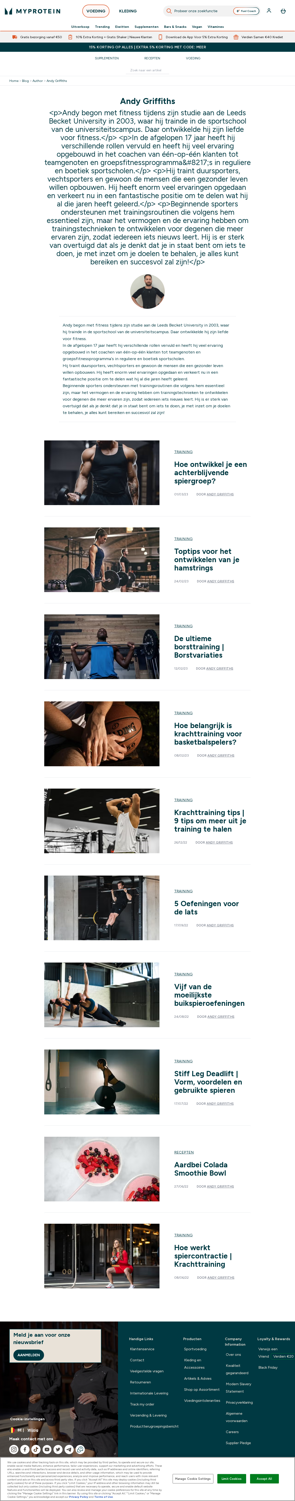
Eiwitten (122, 26)
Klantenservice (142, 1349)
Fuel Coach (248, 11)
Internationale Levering (149, 1393)
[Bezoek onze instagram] (13, 1449)
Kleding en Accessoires (194, 1363)
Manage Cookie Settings (193, 1478)
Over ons (233, 1354)
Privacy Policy (78, 1496)
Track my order (142, 1404)
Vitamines (216, 26)
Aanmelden (29, 1355)
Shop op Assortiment (202, 1389)
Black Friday (267, 1367)
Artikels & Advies (198, 1378)
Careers (232, 1432)
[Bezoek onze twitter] (58, 1449)
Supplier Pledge (238, 1443)
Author (37, 81)
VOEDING (95, 11)
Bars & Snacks (175, 26)
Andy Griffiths (57, 81)
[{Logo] (32, 11)
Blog (25, 81)
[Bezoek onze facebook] (25, 1449)
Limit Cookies (232, 1478)
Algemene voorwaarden (237, 1417)
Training (183, 452)
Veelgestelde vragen (147, 1371)
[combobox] (212, 11)
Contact (137, 1360)
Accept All (264, 1478)
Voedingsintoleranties (202, 1401)
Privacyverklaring (239, 1402)
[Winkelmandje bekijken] (283, 11)
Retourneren (140, 1382)
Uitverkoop (80, 26)
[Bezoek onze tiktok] (36, 1449)
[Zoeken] (169, 11)
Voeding (193, 58)
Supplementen (147, 26)
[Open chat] (80, 1449)
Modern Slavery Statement (238, 1387)
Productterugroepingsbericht (154, 1426)
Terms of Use (103, 1496)
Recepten (152, 58)
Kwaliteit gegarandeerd (237, 1369)
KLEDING (128, 11)
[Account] (269, 11)
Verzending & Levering (148, 1415)
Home (13, 81)
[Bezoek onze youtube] (47, 1449)
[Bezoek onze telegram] (69, 1449)
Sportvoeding (195, 1349)
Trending (102, 26)
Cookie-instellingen (27, 1419)
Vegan (197, 26)
